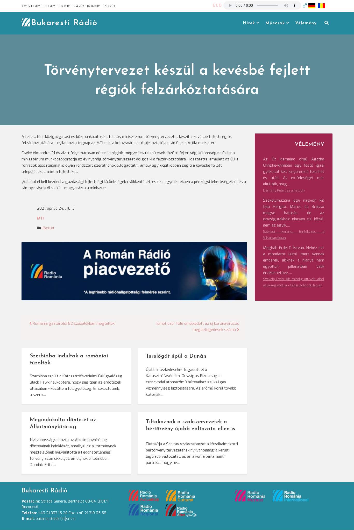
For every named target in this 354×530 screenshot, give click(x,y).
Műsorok (275, 23)
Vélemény (306, 23)
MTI (40, 218)
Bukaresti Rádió (64, 23)
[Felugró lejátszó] (304, 5)
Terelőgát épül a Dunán (176, 356)
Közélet (48, 228)
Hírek (249, 23)
